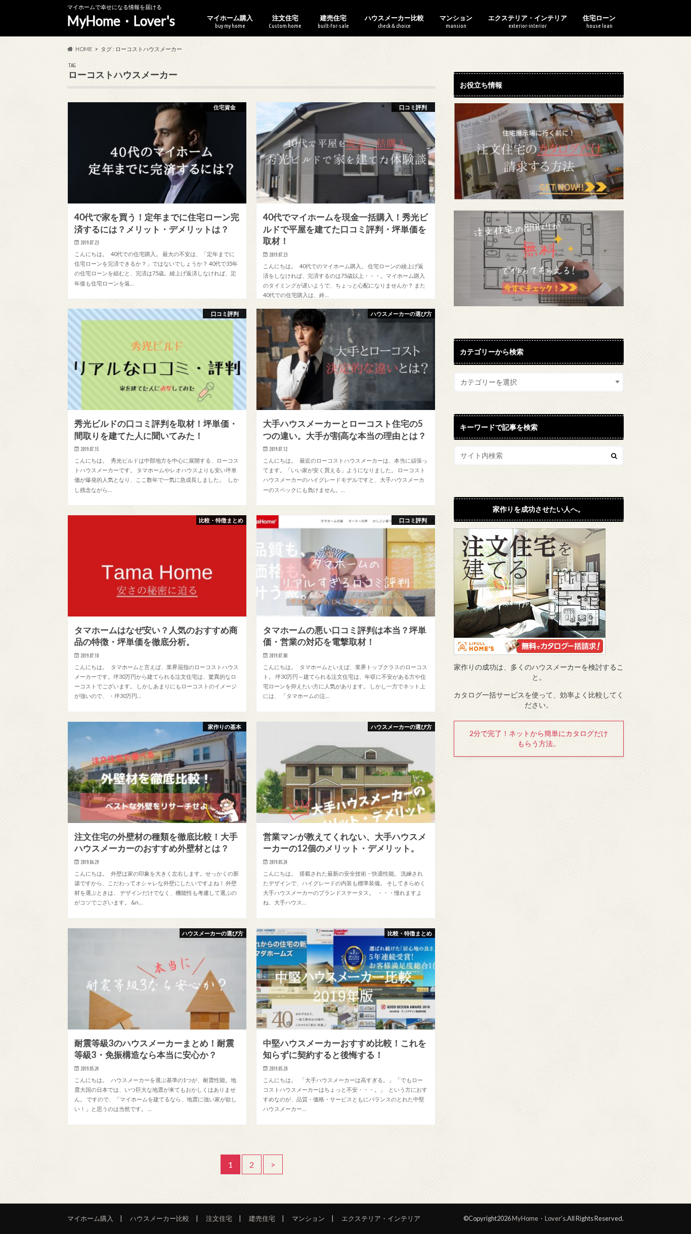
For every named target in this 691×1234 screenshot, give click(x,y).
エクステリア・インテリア (527, 21)
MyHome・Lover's (121, 21)
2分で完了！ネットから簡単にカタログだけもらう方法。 (538, 738)
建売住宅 (333, 21)
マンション (456, 21)
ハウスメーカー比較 (394, 21)
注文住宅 (285, 21)
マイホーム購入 (230, 21)
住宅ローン (599, 21)
